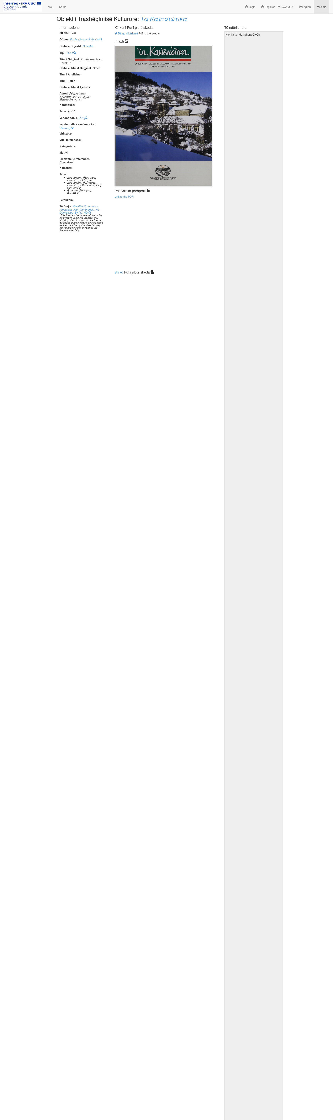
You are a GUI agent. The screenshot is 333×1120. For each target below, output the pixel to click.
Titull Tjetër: (68, 80)
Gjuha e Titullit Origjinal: (76, 68)
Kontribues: (67, 105)
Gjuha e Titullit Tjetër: (74, 87)
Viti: (62, 133)
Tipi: (63, 53)
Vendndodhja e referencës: (77, 124)
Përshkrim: (67, 200)
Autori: (64, 93)
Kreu (50, 7)
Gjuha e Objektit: (71, 46)
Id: (61, 32)
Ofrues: (64, 39)
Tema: (63, 111)
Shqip (322, 7)
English (306, 7)
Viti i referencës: (70, 140)
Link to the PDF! (124, 196)
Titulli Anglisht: (70, 74)
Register (269, 7)
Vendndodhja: (69, 118)
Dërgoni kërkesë (128, 33)
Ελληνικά (286, 7)
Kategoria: (66, 146)
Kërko (62, 7)
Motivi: (64, 152)
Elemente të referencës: (75, 159)
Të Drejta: (66, 206)
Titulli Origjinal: (70, 59)
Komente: (66, 167)
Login (251, 7)
